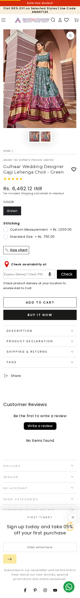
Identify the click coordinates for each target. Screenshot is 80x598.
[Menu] (3, 20)
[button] (52, 20)
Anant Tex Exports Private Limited (28, 160)
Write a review (40, 425)
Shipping (27, 193)
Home (7, 151)
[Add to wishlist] (74, 169)
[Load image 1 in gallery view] (34, 137)
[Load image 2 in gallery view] (45, 137)
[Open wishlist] (66, 20)
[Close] (73, 517)
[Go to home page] (32, 20)
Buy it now (40, 315)
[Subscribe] (9, 559)
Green (14, 212)
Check (66, 274)
